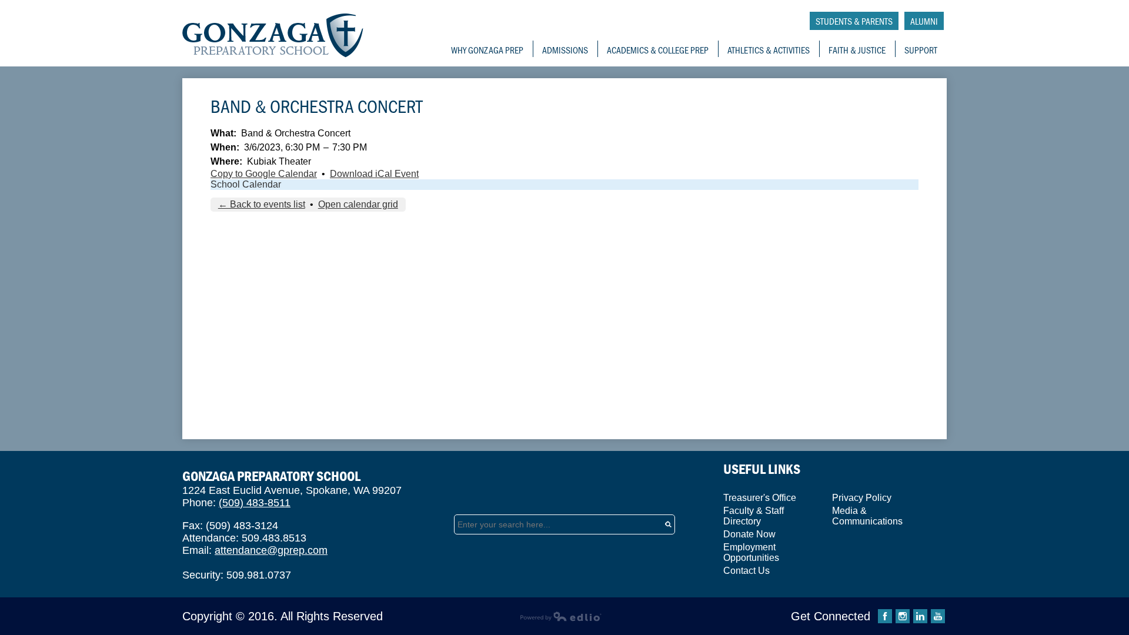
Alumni (924, 21)
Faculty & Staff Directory (753, 516)
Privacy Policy (861, 498)
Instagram (903, 616)
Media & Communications (867, 516)
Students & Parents (854, 21)
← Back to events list (261, 204)
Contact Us (746, 571)
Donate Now (749, 534)
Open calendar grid (358, 204)
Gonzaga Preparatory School (273, 36)
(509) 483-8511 (254, 503)
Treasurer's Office (759, 498)
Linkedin (920, 616)
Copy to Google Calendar (264, 174)
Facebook (885, 616)
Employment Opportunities (751, 552)
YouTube (938, 616)
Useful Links (761, 468)
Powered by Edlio (561, 616)
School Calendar (246, 184)
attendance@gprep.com (271, 550)
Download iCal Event (374, 174)
